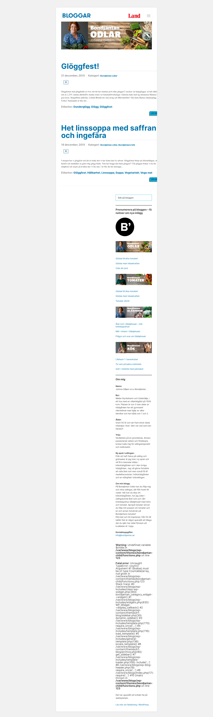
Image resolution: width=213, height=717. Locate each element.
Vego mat (146, 172)
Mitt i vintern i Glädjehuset (128, 331)
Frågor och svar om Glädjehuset (131, 336)
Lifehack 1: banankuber (127, 359)
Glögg (95, 106)
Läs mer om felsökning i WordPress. (132, 704)
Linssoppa (107, 172)
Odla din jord (122, 268)
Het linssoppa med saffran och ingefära (108, 131)
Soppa (119, 172)
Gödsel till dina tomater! (127, 258)
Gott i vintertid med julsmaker (129, 369)
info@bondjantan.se (125, 535)
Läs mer (155, 113)
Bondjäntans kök (126, 145)
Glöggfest (106, 106)
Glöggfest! (80, 66)
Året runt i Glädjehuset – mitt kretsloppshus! (129, 325)
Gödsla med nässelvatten (128, 263)
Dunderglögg (81, 106)
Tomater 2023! (123, 301)
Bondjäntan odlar (108, 75)
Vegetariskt (132, 172)
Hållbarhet (93, 172)
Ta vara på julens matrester (128, 364)
